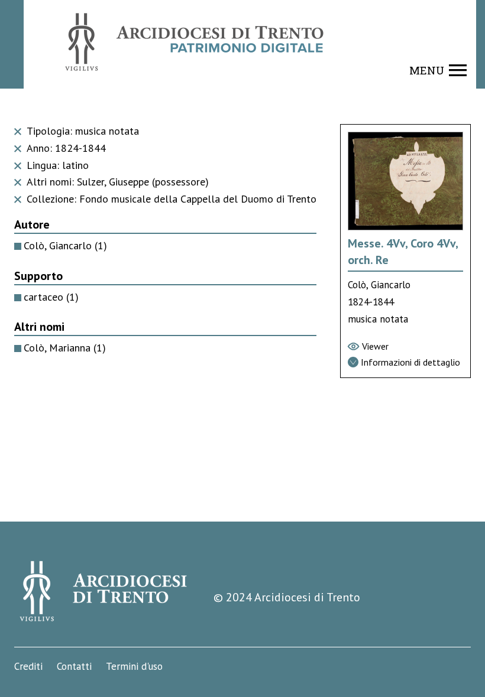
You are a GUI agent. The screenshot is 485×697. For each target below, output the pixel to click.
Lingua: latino (56, 165)
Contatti (74, 666)
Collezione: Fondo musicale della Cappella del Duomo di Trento (170, 199)
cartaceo (51, 297)
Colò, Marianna (65, 347)
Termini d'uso (134, 666)
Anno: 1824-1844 (65, 148)
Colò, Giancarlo (65, 245)
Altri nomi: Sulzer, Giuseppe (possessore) (116, 181)
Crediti (28, 666)
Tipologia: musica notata (81, 131)
